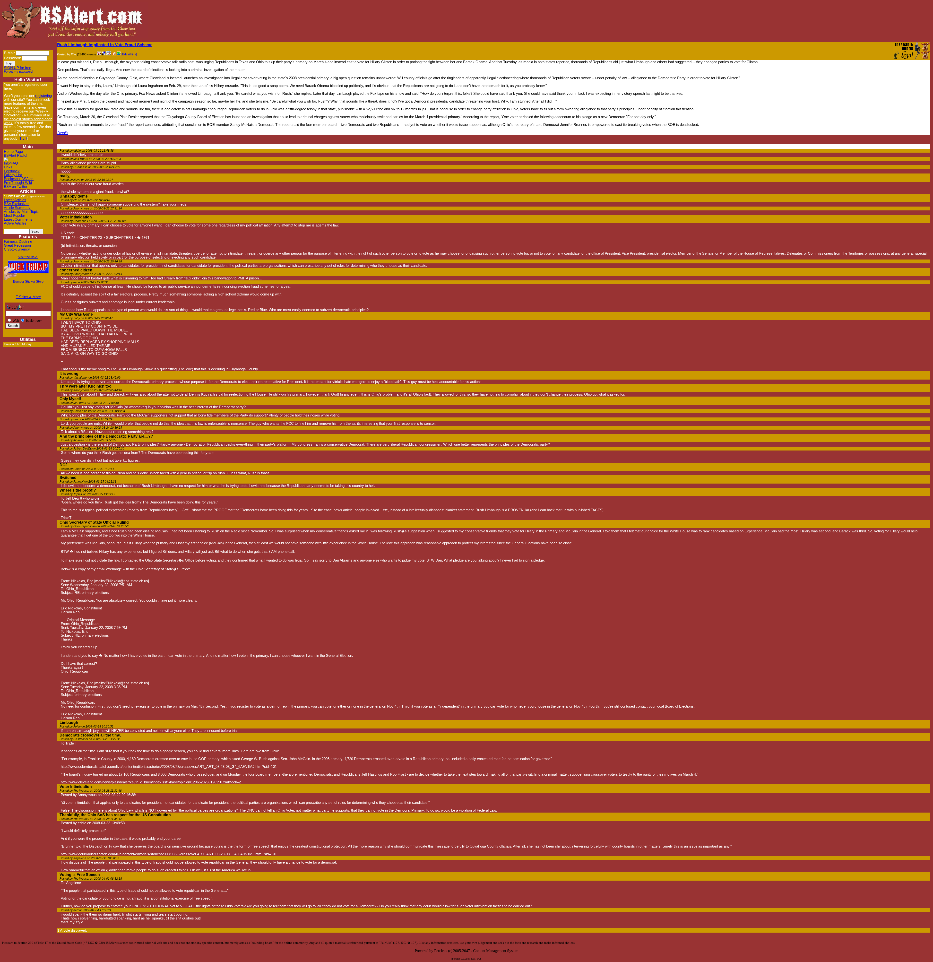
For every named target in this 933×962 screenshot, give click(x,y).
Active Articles (15, 223)
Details (62, 133)
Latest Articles (15, 200)
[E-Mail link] (129, 54)
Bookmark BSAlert (19, 179)
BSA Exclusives (16, 204)
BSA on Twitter (15, 187)
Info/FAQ (11, 163)
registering (43, 96)
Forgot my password (18, 71)
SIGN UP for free (17, 68)
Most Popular (14, 215)
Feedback (12, 171)
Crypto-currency (17, 249)
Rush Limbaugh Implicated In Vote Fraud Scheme (104, 44)
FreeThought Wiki (18, 183)
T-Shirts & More (28, 297)
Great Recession (17, 245)
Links (8, 167)
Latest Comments (18, 219)
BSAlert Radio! (15, 155)
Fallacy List (13, 175)
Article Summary (17, 208)
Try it (23, 138)
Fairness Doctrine (18, 241)
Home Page (13, 152)
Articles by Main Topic (21, 212)
